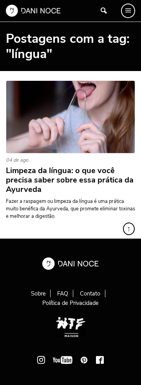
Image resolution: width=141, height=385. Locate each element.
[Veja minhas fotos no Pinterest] (84, 360)
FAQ (62, 293)
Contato (90, 293)
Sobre (38, 293)
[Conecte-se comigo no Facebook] (100, 360)
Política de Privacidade (70, 303)
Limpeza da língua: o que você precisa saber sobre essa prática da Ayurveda (70, 180)
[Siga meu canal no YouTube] (62, 360)
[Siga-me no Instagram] (41, 360)
